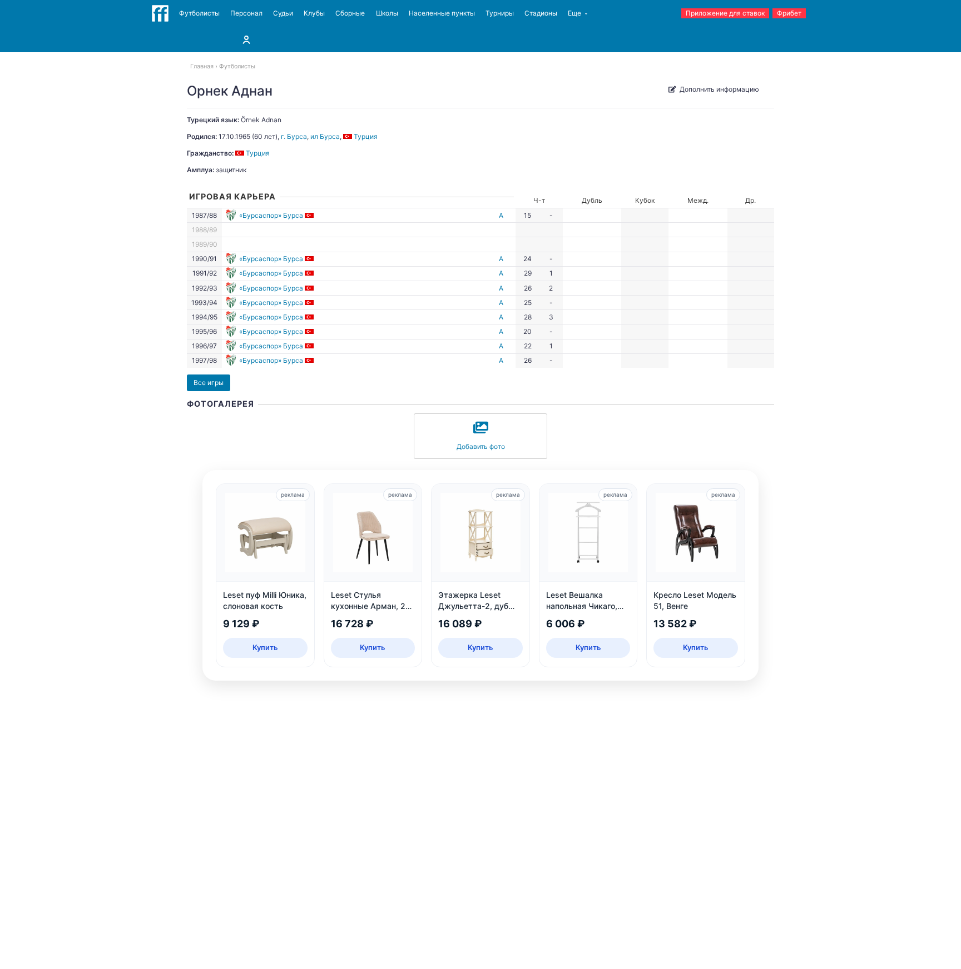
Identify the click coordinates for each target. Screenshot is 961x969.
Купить (265, 647)
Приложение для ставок (725, 13)
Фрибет (789, 13)
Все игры (209, 382)
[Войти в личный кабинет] (246, 39)
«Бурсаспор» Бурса (271, 215)
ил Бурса (325, 136)
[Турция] (310, 215)
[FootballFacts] (160, 13)
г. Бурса (294, 136)
